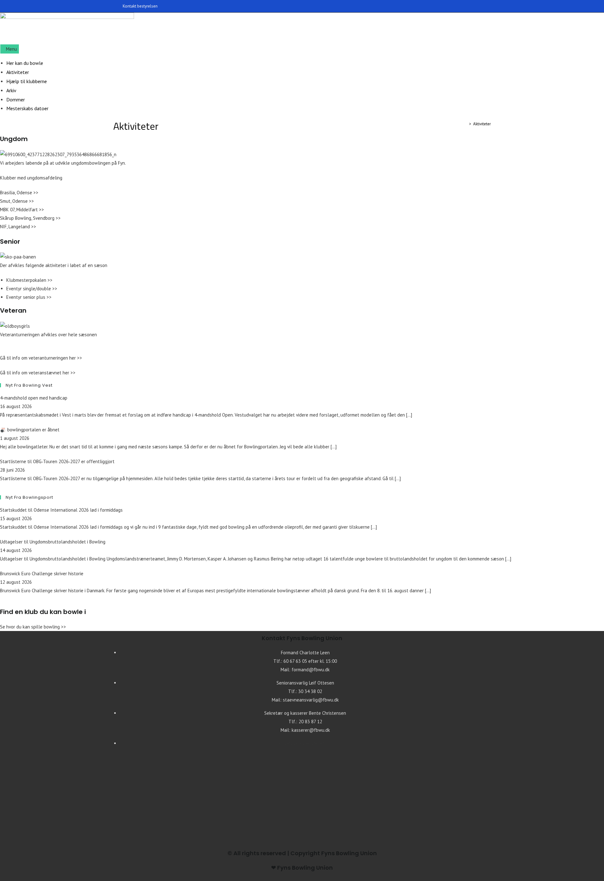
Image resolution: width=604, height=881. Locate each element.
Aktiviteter (482, 124)
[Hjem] (465, 124)
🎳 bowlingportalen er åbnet (29, 430)
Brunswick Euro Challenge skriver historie (41, 574)
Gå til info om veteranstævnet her (35, 373)
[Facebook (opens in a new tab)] (488, 6)
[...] (409, 415)
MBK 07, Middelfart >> (22, 210)
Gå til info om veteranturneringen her (38, 358)
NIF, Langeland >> (18, 227)
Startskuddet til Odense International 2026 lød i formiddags (61, 510)
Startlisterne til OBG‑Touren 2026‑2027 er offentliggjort (57, 461)
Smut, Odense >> (17, 201)
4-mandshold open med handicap (33, 398)
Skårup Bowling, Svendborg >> (30, 218)
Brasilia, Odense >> (19, 193)
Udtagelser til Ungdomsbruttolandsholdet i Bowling (52, 542)
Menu (11, 49)
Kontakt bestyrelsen (140, 6)
